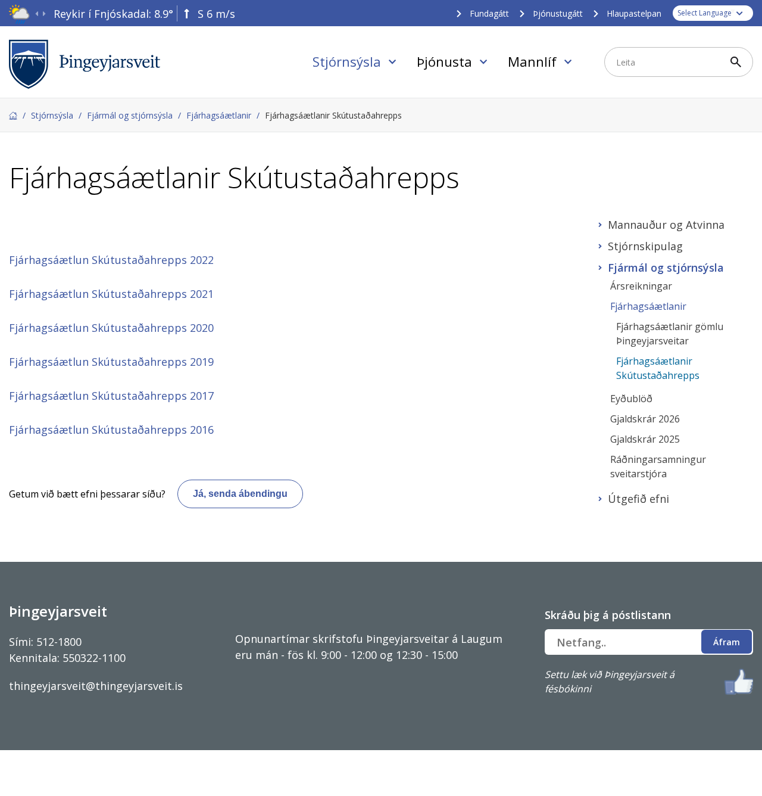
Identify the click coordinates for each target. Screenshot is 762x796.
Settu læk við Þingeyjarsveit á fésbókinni (609, 681)
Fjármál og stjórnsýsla (130, 115)
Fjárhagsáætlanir (218, 115)
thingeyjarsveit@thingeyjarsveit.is (96, 686)
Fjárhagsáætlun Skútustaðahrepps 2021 (111, 294)
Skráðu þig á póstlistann (608, 615)
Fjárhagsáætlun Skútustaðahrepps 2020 (111, 328)
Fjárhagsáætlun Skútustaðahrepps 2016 (111, 429)
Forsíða (13, 115)
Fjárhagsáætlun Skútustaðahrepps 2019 (111, 362)
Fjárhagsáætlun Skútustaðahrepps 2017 (111, 395)
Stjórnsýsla (52, 115)
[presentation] (36, 14)
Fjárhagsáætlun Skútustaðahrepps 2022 (111, 260)
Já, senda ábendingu (240, 494)
